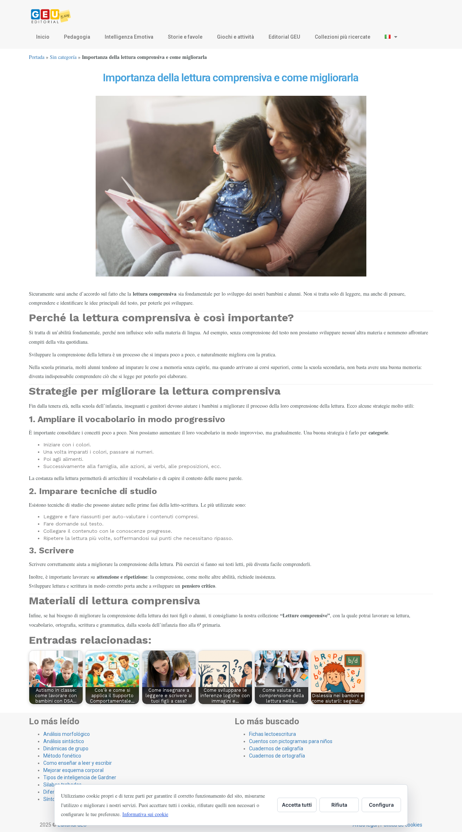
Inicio (42, 37)
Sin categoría (63, 56)
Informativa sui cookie (145, 814)
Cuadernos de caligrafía (276, 748)
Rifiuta (339, 805)
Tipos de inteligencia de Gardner (79, 777)
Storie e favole (185, 37)
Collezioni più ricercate (342, 37)
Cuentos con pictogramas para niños (290, 741)
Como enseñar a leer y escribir (77, 763)
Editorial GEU (284, 37)
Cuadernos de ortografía (277, 756)
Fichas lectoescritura (272, 734)
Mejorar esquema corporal (73, 770)
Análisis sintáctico (63, 741)
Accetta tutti (297, 805)
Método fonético (62, 756)
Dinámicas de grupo (65, 748)
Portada (36, 56)
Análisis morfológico (66, 734)
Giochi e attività (235, 37)
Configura (381, 805)
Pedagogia (77, 37)
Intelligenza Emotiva (129, 37)
